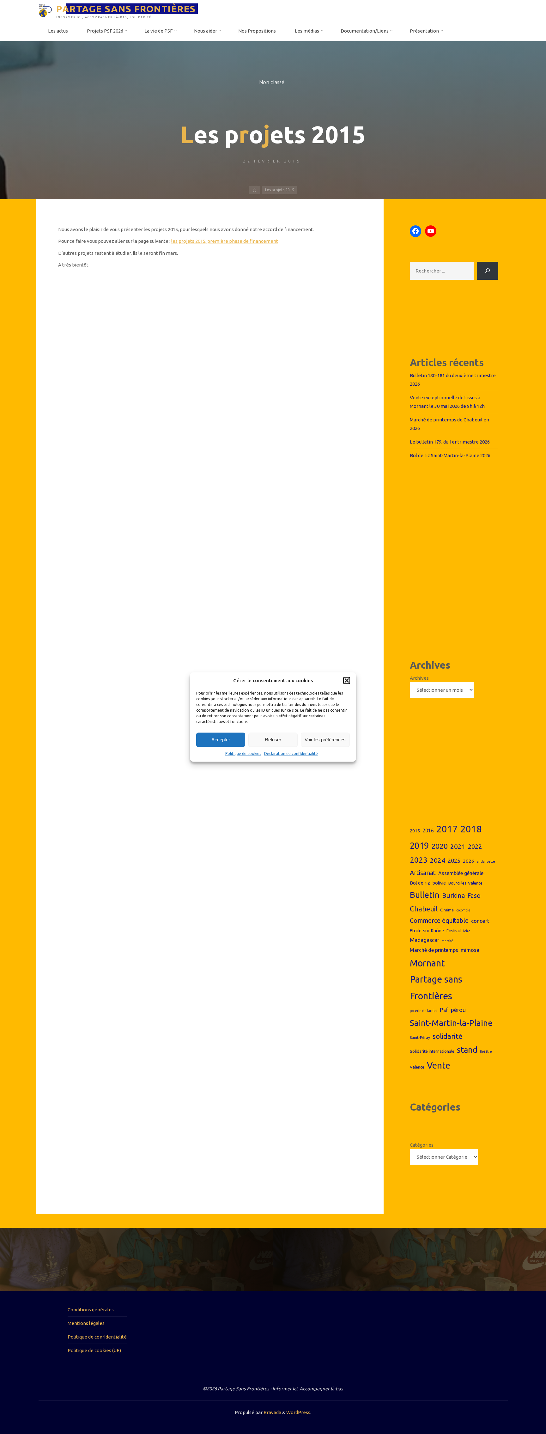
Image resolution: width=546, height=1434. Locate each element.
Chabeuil (424, 909)
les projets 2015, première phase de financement (224, 241)
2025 (454, 860)
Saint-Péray (420, 1037)
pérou (458, 1010)
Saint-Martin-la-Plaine (451, 1022)
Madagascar (424, 940)
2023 (419, 859)
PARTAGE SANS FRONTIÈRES (126, 8)
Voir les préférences (325, 739)
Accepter (220, 739)
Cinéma (447, 910)
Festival (453, 930)
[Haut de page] (521, 1409)
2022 (475, 846)
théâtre (486, 1051)
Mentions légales (86, 1323)
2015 (415, 830)
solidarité (447, 1036)
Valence (417, 1067)
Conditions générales (91, 1309)
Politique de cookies (243, 753)
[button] (346, 680)
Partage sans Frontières (436, 987)
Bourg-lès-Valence (465, 883)
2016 (428, 830)
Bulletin (425, 894)
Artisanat (423, 872)
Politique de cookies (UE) (94, 1350)
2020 (439, 846)
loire (466, 931)
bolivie (439, 883)
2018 (471, 829)
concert (480, 921)
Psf (444, 1009)
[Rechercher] (487, 271)
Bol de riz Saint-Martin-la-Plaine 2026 (450, 455)
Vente (438, 1065)
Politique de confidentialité (97, 1336)
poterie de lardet (423, 1011)
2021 (457, 846)
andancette (486, 861)
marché (447, 941)
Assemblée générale (460, 873)
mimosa (470, 950)
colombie (463, 910)
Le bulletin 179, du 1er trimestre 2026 (450, 441)
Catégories (422, 1145)
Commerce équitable (439, 920)
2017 (447, 829)
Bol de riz (420, 883)
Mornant (427, 963)
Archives (419, 678)
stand (467, 1049)
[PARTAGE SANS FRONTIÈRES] (45, 10)
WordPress (298, 1412)
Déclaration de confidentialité (291, 753)
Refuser (273, 739)
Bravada (272, 1412)
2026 (468, 861)
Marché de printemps (434, 950)
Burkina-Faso (461, 895)
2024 (437, 860)
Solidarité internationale (432, 1051)
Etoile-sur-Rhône (427, 930)
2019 (419, 845)
